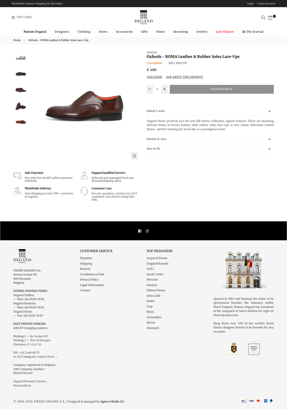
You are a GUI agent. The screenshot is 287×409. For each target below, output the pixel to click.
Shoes (103, 31)
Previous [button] (34, 106)
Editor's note (156, 110)
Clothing (84, 31)
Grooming (180, 31)
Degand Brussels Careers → (31, 381)
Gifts (144, 31)
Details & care (156, 138)
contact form (45, 356)
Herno (151, 322)
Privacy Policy (89, 279)
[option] (84, 106)
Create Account (266, 3)
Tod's (150, 269)
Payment (86, 258)
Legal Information (92, 285)
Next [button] (135, 106)
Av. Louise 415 (39, 336)
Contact (85, 290)
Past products (22, 385)
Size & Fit (153, 148)
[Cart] (270, 17)
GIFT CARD (24, 17)
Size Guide (154, 76)
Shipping (86, 263)
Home (160, 31)
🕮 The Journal (252, 31)
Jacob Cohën (155, 274)
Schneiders (154, 317)
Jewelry (202, 31)
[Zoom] (134, 156)
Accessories (124, 31)
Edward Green (156, 290)
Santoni (152, 52)
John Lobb (154, 296)
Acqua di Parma (157, 258)
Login (250, 3)
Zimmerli (153, 328)
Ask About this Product (184, 76)
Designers (62, 31)
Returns (85, 269)
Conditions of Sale (92, 274)
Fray (150, 306)
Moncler (152, 279)
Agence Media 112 (112, 401)
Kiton (150, 312)
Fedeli (150, 301)
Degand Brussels (158, 263)
